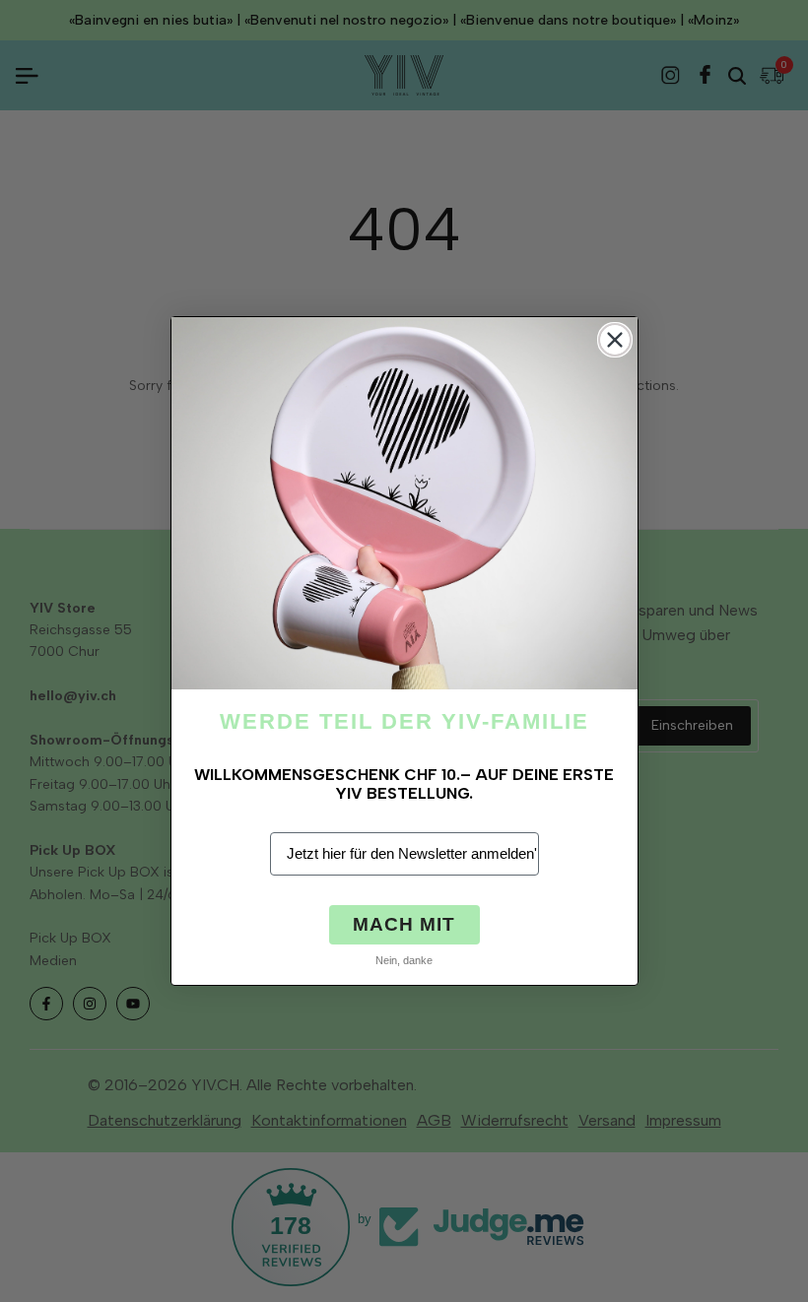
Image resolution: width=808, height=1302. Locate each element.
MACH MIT (404, 924)
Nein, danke (404, 960)
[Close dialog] (615, 340)
